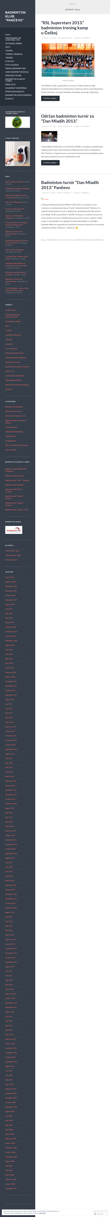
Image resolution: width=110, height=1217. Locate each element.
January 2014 (10, 890)
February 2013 (10, 939)
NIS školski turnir (11, 427)
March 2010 (9, 1084)
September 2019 (11, 600)
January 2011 (10, 1044)
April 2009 (9, 1130)
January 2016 (10, 785)
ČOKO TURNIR (10, 450)
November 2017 (11, 686)
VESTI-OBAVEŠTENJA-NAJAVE (16, 445)
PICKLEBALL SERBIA (13, 43)
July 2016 (8, 758)
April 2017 (9, 718)
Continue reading (49, 99)
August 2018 (10, 645)
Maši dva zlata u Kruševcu (14, 182)
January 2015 (10, 835)
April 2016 (9, 772)
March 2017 (9, 722)
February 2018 (10, 672)
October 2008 (10, 1152)
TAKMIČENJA (10, 436)
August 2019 (10, 604)
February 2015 (10, 831)
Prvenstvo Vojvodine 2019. (15, 209)
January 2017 (10, 731)
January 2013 (10, 944)
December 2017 (11, 681)
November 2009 (11, 1098)
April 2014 (9, 876)
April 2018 (9, 663)
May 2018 (9, 659)
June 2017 (9, 709)
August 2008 (10, 1161)
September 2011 (11, 1007)
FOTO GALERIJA (12, 65)
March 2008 (9, 1175)
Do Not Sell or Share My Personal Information (83, 240)
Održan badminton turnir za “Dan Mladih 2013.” (67, 119)
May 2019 (9, 613)
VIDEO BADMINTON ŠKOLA (17, 72)
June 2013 (9, 921)
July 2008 (8, 1166)
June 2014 (9, 867)
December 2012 (11, 948)
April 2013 (9, 930)
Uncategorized (10, 441)
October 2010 (10, 1057)
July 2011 (8, 1016)
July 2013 (8, 917)
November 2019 (11, 591)
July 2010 (8, 1071)
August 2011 (10, 1012)
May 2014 (9, 871)
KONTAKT (10, 61)
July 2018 (8, 650)
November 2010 (11, 1053)
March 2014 (9, 881)
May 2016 (9, 767)
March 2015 (9, 826)
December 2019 (11, 586)
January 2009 (10, 1143)
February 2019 (10, 627)
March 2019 (9, 622)
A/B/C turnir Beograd (13, 202)
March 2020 (9, 577)
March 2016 (9, 776)
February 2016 (10, 781)
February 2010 (10, 1089)
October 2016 (10, 745)
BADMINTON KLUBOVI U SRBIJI (15, 80)
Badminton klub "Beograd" (14, 485)
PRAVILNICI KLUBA (13, 75)
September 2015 (11, 804)
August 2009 (10, 1111)
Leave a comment (82, 38)
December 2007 (11, 1188)
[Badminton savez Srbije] (13, 533)
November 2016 (11, 740)
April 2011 (9, 1030)
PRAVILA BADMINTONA (15, 68)
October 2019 (10, 595)
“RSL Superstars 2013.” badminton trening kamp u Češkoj (64, 27)
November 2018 (11, 632)
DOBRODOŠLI (10, 310)
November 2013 (11, 899)
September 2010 (11, 1062)
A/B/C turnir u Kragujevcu (14, 250)
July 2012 (8, 971)
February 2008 (10, 1179)
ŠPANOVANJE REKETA (14, 91)
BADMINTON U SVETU (13, 411)
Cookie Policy (42, 1213)
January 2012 (10, 998)
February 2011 (10, 1039)
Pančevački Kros (11, 560)
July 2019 (8, 609)
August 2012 (10, 967)
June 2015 (9, 813)
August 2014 (10, 858)
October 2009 (10, 1102)
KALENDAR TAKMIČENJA (16, 88)
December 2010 (11, 1048)
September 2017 (11, 695)
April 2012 (9, 985)
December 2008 (11, 1148)
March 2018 (9, 668)
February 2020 (10, 582)
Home (7, 34)
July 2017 (8, 704)
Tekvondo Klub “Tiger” (13, 555)
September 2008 (11, 1157)
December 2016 (11, 736)
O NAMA (9, 50)
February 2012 (10, 994)
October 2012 (10, 958)
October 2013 (10, 903)
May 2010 (9, 1080)
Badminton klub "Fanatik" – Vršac (16, 510)
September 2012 (11, 962)
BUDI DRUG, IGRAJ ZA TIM (15, 416)
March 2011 (9, 1034)
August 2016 (10, 754)
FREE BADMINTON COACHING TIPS (13, 39)
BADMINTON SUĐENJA (14, 407)
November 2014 (11, 844)
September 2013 (11, 908)
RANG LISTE (10, 84)
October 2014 (10, 849)
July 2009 (8, 1116)
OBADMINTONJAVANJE (14, 432)
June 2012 (9, 976)
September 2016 (11, 749)
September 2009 (11, 1107)
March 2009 (9, 1134)
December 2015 (11, 790)
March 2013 (9, 935)
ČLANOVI (9, 99)
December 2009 (11, 1093)
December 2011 (11, 1003)
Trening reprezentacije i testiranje (17, 189)
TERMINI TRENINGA (14, 54)
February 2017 (10, 727)
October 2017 (10, 690)
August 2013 (10, 912)
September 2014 (11, 853)
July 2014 (8, 862)
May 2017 (9, 713)
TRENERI (9, 58)
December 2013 (11, 894)
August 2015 (10, 808)
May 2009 (9, 1125)
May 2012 (9, 980)
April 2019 (9, 618)
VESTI (7, 47)
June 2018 (9, 654)
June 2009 (9, 1120)
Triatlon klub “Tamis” (12, 551)
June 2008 (9, 1170)
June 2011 (9, 1021)
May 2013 (9, 926)
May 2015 (9, 817)
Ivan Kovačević (65, 38)
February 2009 (10, 1139)
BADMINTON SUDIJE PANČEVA (17, 95)
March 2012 (9, 989)
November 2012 (11, 953)
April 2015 (9, 822)
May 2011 (9, 1025)
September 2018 (11, 641)
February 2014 (10, 885)
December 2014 (11, 840)
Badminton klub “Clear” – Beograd (17, 480)
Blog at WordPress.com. (52, 240)
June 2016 (9, 763)
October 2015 (10, 799)
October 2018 (10, 636)
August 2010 (10, 1066)
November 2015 (11, 795)
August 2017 (10, 699)
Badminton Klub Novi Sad (14, 476)
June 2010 (9, 1075)
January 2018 (10, 677)
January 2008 (10, 1184)
